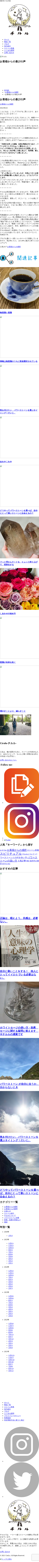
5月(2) (10, 1307)
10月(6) (11, 1328)
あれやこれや (6, 462)
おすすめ (3, 850)
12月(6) (11, 1296)
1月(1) (10, 1263)
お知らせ (7, 1211)
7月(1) (10, 1252)
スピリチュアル (11, 853)
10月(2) (11, 1275)
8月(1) (10, 1300)
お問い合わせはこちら (8, 760)
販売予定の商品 (6, 863)
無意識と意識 (6, 312)
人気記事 (22, 861)
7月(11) (11, 1334)
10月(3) (11, 1248)
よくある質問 (9, 50)
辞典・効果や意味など (12, 1220)
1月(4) (10, 1316)
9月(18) (11, 1362)
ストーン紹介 (9, 1213)
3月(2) (10, 1261)
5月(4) (10, 1282)
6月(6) (10, 1254)
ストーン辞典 (9, 48)
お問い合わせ (9, 53)
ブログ (6, 44)
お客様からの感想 (6, 104)
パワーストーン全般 (11, 1218)
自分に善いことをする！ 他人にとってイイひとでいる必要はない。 (19, 974)
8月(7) (10, 1364)
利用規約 (7, 1418)
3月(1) (10, 1311)
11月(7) (11, 1326)
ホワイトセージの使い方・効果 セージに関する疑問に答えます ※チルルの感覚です (19, 1031)
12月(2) (11, 1271)
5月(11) (11, 1371)
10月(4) (11, 1298)
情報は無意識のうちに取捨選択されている (19, 361)
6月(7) (10, 1337)
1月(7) (10, 1288)
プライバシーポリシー (12, 1416)
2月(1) (10, 1345)
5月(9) (10, 1256)
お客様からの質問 (10, 1209)
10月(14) (11, 1360)
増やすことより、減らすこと (13, 711)
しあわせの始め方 (8, 613)
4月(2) (10, 1259)
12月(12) (11, 1355)
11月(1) (11, 1245)
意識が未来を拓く (8, 662)
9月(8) (10, 1330)
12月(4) (11, 1323)
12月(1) (11, 1243)
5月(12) (11, 1339)
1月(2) (10, 1236)
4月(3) (10, 1309)
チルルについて (28, 854)
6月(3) (10, 1279)
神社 (28, 861)
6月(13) (11, 1368)
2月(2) (10, 1286)
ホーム (6, 39)
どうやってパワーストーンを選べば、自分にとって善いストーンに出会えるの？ (19, 1193)
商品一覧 (7, 42)
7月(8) (10, 1366)
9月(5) (10, 1250)
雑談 (5, 1222)
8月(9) (10, 1332)
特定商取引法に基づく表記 (14, 1420)
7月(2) (10, 1303)
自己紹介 (7, 46)
